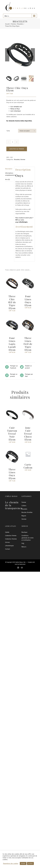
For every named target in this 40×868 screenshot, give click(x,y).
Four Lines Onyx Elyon (28, 301)
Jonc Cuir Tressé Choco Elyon (28, 433)
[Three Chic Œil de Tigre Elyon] (12, 275)
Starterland (22, 564)
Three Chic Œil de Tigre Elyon (12, 302)
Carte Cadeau (28, 466)
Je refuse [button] (30, 863)
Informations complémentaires (9, 174)
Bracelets (17, 159)
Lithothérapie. (23, 222)
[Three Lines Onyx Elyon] (12, 448)
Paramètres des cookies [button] (10, 863)
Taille (8, 131)
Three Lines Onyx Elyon (12, 474)
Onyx (19, 176)
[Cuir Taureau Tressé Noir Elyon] (12, 407)
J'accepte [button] (23, 863)
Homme (22, 159)
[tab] (9, 169)
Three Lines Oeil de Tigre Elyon (28, 343)
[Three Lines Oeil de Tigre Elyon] (28, 317)
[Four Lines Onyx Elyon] (28, 275)
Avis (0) (7, 179)
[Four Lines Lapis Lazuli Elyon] (12, 317)
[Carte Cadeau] (28, 448)
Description (8, 169)
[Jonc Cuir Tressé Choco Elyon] (28, 407)
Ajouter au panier (16, 149)
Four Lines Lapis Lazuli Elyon (12, 343)
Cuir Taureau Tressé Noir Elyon (12, 433)
